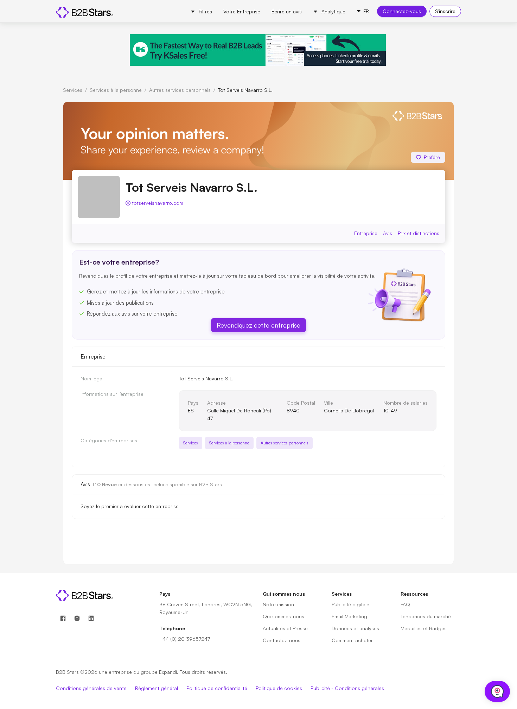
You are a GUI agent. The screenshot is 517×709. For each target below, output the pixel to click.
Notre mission (278, 604)
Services (72, 90)
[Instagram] (77, 618)
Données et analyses (355, 628)
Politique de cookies (279, 688)
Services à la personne (116, 90)
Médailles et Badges (424, 628)
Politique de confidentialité (216, 688)
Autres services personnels (180, 90)
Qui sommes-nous (283, 616)
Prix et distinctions (418, 233)
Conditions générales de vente (91, 688)
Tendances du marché (426, 616)
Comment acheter (352, 640)
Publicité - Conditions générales (347, 688)
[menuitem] (201, 11)
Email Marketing (349, 616)
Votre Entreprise (241, 11)
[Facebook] (63, 618)
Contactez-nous (281, 640)
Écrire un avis (287, 11)
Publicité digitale (350, 604)
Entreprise (365, 233)
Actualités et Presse (285, 628)
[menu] (268, 11)
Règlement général (156, 688)
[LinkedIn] (91, 618)
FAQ (405, 604)
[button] (362, 11)
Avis (387, 233)
